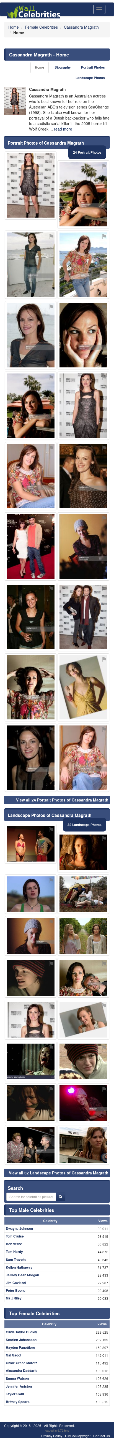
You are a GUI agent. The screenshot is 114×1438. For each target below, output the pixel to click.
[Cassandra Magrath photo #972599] (83, 687)
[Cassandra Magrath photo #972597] (83, 194)
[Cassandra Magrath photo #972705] (83, 1145)
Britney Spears (18, 1401)
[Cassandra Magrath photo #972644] (83, 335)
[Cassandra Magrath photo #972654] (30, 687)
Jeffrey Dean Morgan (22, 1274)
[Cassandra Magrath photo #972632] (30, 1019)
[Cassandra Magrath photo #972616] (83, 476)
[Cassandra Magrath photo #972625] (83, 546)
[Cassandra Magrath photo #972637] (30, 617)
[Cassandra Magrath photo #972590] (30, 894)
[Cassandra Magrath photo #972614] (30, 335)
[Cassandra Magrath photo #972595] (30, 406)
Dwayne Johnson (19, 1228)
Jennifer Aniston (19, 1386)
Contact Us (101, 1435)
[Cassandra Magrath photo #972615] (30, 476)
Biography (63, 67)
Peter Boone (15, 1290)
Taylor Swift (15, 1393)
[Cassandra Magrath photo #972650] (83, 978)
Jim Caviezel (16, 1282)
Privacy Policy (51, 1435)
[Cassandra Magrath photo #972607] (83, 265)
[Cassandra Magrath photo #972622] (83, 894)
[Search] (60, 1197)
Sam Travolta (16, 1259)
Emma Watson (17, 1378)
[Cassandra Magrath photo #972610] (30, 546)
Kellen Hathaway (19, 1267)
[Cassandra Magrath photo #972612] (83, 1019)
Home (39, 67)
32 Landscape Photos (85, 824)
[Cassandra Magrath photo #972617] (30, 1103)
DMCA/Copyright (77, 1435)
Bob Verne (14, 1243)
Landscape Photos (90, 77)
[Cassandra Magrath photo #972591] (30, 265)
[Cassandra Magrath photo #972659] (83, 852)
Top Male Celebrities (31, 1210)
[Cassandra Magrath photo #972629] (30, 936)
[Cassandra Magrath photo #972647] (83, 1103)
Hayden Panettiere (20, 1347)
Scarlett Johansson (21, 1339)
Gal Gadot (13, 1355)
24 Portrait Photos (87, 152)
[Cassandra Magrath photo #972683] (83, 758)
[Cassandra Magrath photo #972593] (30, 978)
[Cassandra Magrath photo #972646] (30, 758)
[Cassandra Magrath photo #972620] (30, 843)
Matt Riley (14, 1298)
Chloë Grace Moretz (21, 1362)
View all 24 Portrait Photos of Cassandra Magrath (62, 800)
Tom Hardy (14, 1251)
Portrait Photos (93, 67)
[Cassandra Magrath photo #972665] (30, 1145)
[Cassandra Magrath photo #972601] (83, 406)
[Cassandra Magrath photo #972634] (83, 1061)
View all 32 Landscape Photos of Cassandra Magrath (58, 1173)
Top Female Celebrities (34, 1313)
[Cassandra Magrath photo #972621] (83, 936)
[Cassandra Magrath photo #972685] (83, 617)
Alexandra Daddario (21, 1370)
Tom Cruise (15, 1236)
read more (63, 129)
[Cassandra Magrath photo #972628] (30, 1061)
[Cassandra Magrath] (15, 101)
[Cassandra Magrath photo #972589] (30, 185)
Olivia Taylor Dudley (21, 1331)
